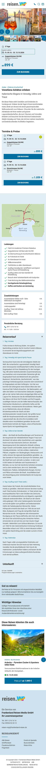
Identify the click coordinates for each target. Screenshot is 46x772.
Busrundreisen (29, 743)
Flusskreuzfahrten (8, 745)
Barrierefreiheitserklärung (17, 765)
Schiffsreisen (6, 743)
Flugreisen (5, 748)
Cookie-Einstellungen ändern (22, 767)
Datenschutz (15, 762)
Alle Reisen (6, 740)
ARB (32, 762)
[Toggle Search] (38, 4)
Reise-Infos (28, 745)
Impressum (26, 762)
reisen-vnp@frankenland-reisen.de (14, 727)
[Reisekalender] (42, 4)
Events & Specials (30, 740)
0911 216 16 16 (12, 327)
